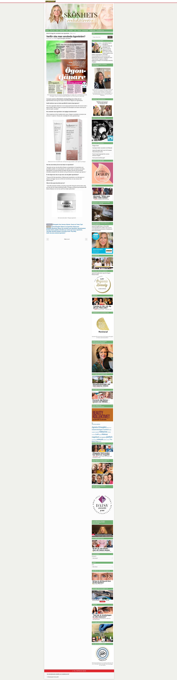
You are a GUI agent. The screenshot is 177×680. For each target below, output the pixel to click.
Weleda (100, 441)
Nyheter (68, 224)
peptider (56, 229)
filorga (59, 228)
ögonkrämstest (81, 228)
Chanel (94, 429)
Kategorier (94, 556)
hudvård (97, 432)
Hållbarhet (92, 30)
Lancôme (93, 434)
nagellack (95, 437)
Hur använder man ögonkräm (69, 228)
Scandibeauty (94, 439)
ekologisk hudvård (102, 429)
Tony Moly (73, 231)
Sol (75, 30)
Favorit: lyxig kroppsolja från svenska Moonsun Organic (100, 154)
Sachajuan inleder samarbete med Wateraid (102, 147)
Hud (57, 30)
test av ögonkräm (77, 229)
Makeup (62, 30)
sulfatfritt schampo (106, 439)
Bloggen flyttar (95, 145)
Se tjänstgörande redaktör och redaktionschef (58, 674)
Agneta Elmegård (55, 226)
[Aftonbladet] (50, 1)
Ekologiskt (85, 30)
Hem (47, 30)
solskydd (100, 439)
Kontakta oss (100, 30)
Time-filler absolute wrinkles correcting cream (58, 231)
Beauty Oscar (109, 427)
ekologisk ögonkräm (51, 228)
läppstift (100, 434)
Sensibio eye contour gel (65, 229)
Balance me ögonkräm (67, 226)
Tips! (81, 224)
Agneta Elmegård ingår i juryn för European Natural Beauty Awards (102, 151)
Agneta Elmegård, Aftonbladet (64, 38)
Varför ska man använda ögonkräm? (65, 36)
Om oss (52, 30)
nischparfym (103, 437)
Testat (79, 30)
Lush (97, 434)
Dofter (71, 30)
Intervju (64, 224)
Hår (67, 30)
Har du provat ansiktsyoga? (98, 157)
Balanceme (76, 226)
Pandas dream (50, 229)
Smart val (73, 224)
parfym (109, 437)
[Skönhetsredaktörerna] (96, 424)
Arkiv (93, 564)
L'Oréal (109, 432)
